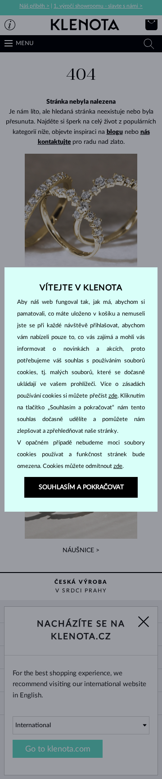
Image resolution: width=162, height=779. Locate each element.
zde (112, 396)
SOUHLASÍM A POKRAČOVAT (81, 487)
